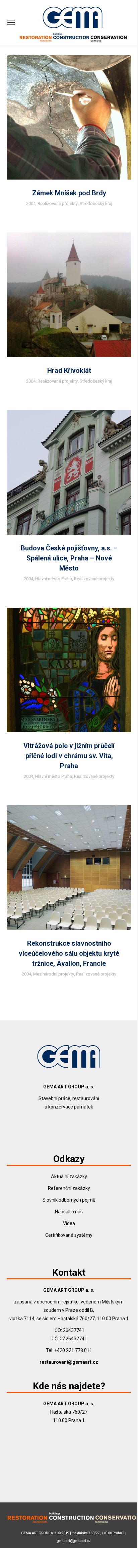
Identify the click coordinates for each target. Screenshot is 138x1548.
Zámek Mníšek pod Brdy (69, 193)
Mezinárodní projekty (53, 974)
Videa (69, 1223)
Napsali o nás (69, 1211)
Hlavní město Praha (53, 578)
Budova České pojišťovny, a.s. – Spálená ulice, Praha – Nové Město (69, 558)
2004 (31, 203)
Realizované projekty (58, 203)
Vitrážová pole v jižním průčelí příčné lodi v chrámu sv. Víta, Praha (69, 756)
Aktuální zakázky (69, 1176)
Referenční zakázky (69, 1188)
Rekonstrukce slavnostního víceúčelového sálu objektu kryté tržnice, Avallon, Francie (69, 953)
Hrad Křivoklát (69, 370)
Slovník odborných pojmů (69, 1200)
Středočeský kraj (96, 203)
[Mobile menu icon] (11, 22)
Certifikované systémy (68, 1235)
